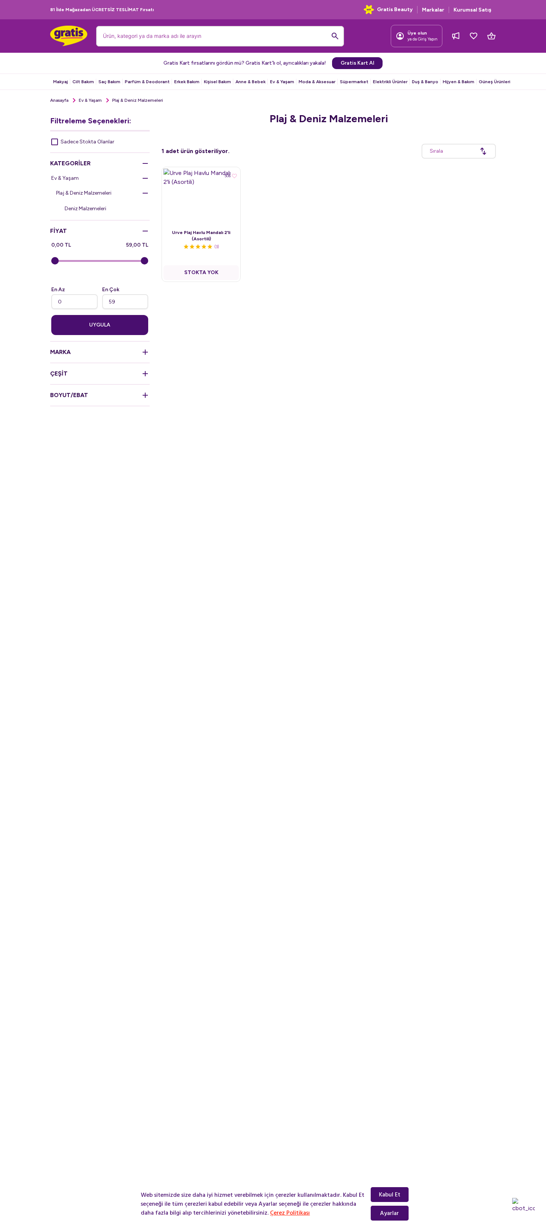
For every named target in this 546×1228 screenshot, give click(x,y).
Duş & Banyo (425, 81)
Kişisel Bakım (217, 81)
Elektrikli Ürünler (390, 81)
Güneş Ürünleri (494, 81)
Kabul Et (389, 1194)
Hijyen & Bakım (458, 81)
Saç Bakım (109, 81)
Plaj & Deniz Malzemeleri (83, 193)
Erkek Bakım (186, 81)
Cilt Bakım (83, 81)
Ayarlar (389, 1213)
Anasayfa (59, 100)
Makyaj (60, 81)
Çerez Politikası (290, 1213)
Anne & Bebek (250, 81)
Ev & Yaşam (282, 81)
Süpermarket (354, 81)
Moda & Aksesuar (317, 81)
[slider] (55, 260)
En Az (58, 289)
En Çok (110, 289)
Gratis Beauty (395, 9)
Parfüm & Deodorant (147, 81)
